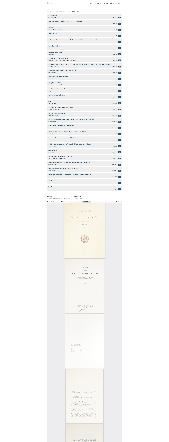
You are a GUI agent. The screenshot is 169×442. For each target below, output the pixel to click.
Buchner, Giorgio (52, 60)
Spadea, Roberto (52, 121)
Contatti (106, 3)
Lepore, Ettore (51, 183)
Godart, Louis (51, 127)
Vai (119, 17)
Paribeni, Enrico (51, 54)
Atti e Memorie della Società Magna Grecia (62, 11)
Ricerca (119, 3)
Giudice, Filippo (51, 134)
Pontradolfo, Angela (52, 176)
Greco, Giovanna (52, 164)
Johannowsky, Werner (53, 115)
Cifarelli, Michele (52, 17)
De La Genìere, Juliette (53, 97)
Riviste (90, 3)
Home (48, 11)
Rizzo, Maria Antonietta (61, 158)
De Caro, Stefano (52, 78)
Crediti (112, 3)
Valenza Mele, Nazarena (53, 109)
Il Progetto (98, 3)
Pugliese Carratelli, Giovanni (54, 48)
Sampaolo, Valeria (52, 91)
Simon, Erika (51, 140)
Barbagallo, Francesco (53, 42)
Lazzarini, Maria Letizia (59, 84)
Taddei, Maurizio (73, 60)
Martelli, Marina (51, 158)
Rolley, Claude (51, 170)
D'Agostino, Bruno (52, 66)
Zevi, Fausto (59, 29)
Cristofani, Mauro (52, 29)
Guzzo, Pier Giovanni (52, 103)
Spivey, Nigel (51, 152)
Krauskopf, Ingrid (52, 146)
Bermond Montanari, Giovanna (62, 60)
